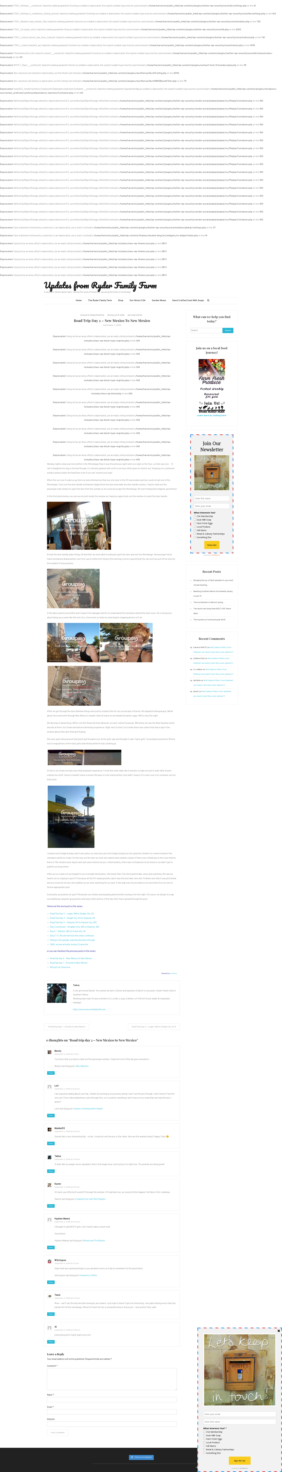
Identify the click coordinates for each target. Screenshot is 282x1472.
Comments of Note (88, 1275)
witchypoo (60, 1260)
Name (50, 1395)
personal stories (135, 315)
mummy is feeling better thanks (88, 1108)
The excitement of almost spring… (209, 602)
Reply (51, 1073)
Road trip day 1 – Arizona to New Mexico (67, 1027)
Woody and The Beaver (94, 1240)
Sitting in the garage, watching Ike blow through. (72, 940)
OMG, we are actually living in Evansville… (70, 944)
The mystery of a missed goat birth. (209, 620)
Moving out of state (116, 315)
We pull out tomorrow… (61, 967)
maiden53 (59, 1128)
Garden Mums (159, 300)
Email (50, 1407)
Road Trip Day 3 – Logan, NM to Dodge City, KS (72, 913)
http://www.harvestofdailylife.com (89, 1009)
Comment (52, 1366)
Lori (56, 1085)
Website (51, 1419)
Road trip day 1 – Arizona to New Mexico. (69, 963)
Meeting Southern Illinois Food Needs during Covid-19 (213, 593)
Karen (57, 1184)
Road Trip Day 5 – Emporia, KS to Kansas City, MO (73, 922)
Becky (57, 1051)
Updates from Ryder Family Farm (100, 285)
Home (79, 300)
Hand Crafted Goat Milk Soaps (188, 300)
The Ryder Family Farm (100, 300)
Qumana (173, 973)
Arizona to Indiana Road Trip (92, 315)
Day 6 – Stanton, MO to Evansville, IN (67, 931)
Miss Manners (82, 1066)
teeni (57, 1295)
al (55, 1327)
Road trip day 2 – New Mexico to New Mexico (71, 958)
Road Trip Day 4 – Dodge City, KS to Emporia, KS (72, 918)
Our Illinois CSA (138, 300)
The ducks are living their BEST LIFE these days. (212, 611)
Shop (120, 300)
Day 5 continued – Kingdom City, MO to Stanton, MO (74, 927)
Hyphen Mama (62, 1218)
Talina (76, 985)
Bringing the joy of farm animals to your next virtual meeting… (213, 582)
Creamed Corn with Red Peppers (90, 1199)
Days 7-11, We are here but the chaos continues (72, 935)
